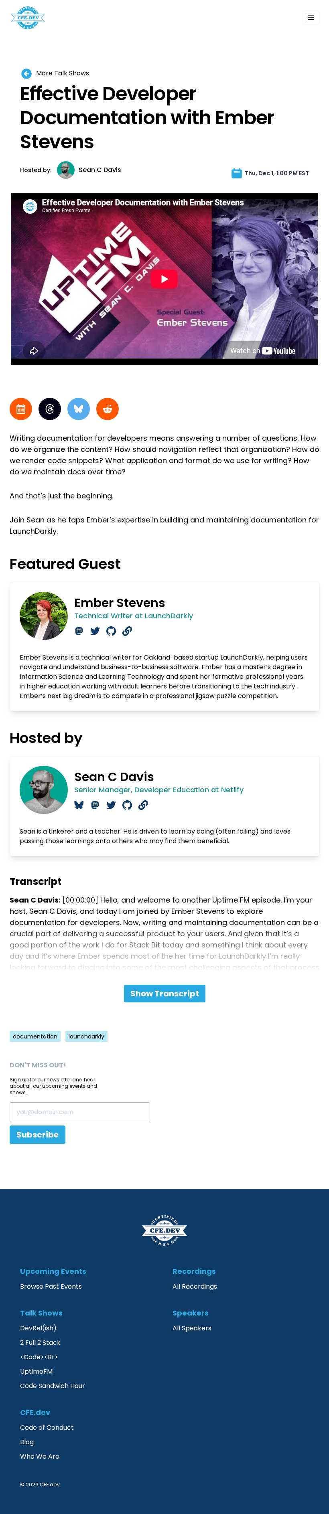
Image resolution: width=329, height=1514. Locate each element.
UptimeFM (36, 1371)
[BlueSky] (78, 409)
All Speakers (192, 1328)
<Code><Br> (39, 1357)
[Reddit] (107, 409)
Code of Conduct (47, 1427)
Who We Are (39, 1456)
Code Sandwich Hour (52, 1386)
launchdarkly (86, 1036)
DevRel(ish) (38, 1328)
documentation (35, 1036)
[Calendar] (21, 409)
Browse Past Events (51, 1286)
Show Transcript (164, 993)
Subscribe (37, 1134)
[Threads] (50, 409)
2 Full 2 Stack (40, 1342)
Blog (27, 1442)
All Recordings (195, 1286)
